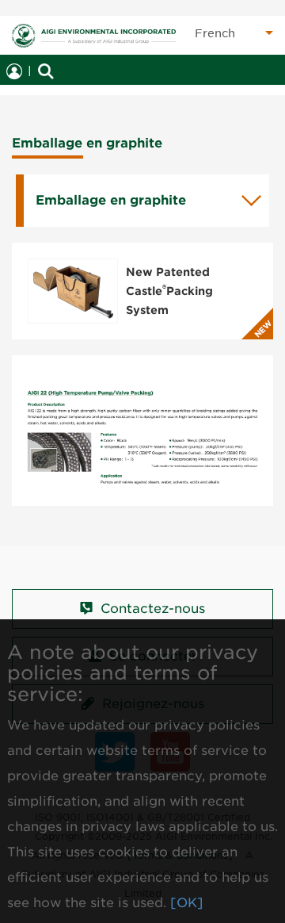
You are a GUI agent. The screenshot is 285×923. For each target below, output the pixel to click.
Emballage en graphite (111, 200)
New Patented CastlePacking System (169, 291)
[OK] (186, 902)
